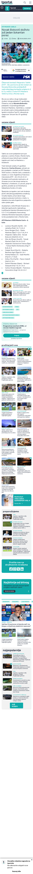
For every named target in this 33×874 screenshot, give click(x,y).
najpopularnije (12, 650)
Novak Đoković (7, 306)
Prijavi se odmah (9, 591)
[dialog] (16, 866)
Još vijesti (15, 705)
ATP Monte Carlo (8, 309)
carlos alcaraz (8, 312)
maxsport (6, 601)
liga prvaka (25, 601)
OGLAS (16, 18)
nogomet (15, 601)
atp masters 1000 (8, 317)
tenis (17, 306)
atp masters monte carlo (11, 315)
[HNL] (16, 500)
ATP (17, 309)
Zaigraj (16, 335)
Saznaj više (16, 871)
